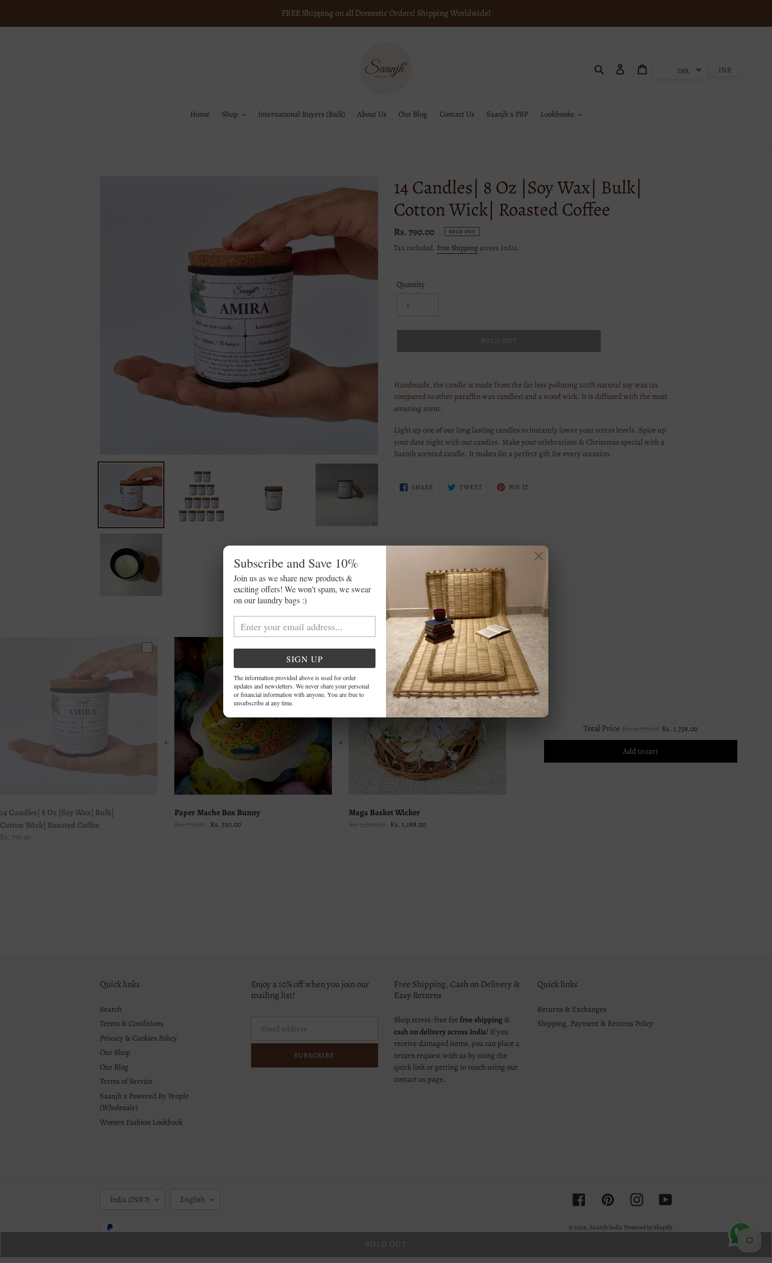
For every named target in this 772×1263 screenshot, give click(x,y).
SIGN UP (304, 658)
